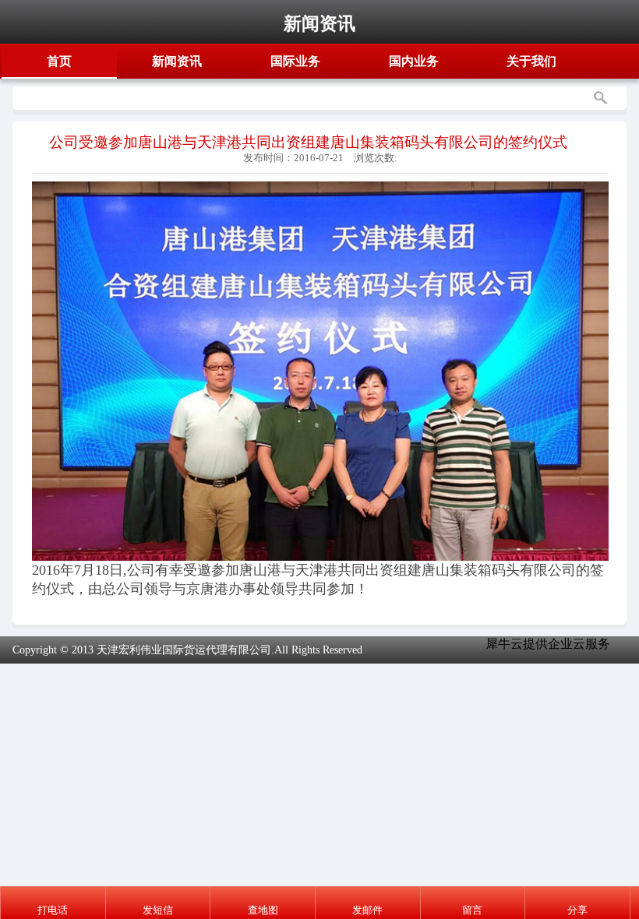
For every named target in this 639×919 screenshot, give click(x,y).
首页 (59, 61)
